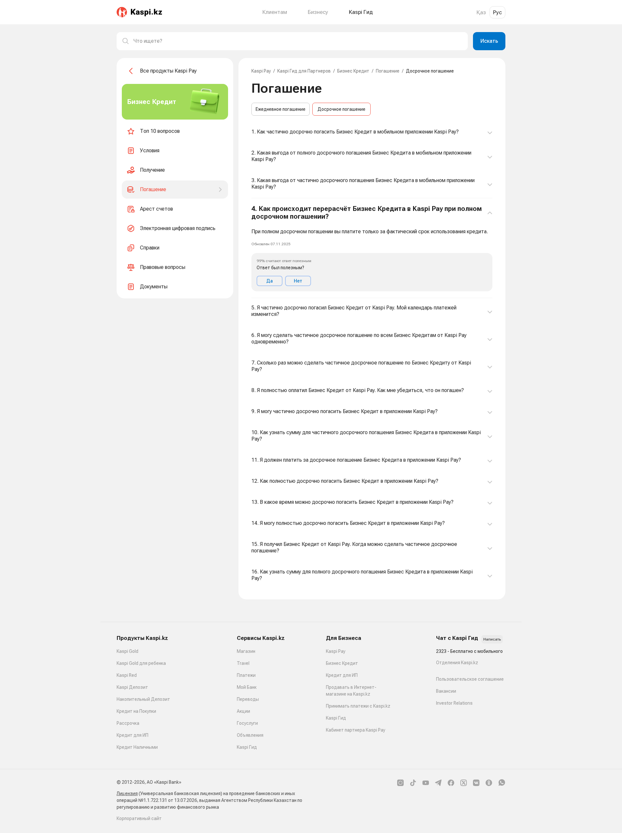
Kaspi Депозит (132, 687)
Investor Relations (454, 703)
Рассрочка (128, 723)
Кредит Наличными (137, 747)
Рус (497, 12)
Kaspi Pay (261, 71)
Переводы (248, 699)
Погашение (387, 71)
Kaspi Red (127, 675)
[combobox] (298, 41)
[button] (371, 248)
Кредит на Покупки (136, 711)
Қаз (481, 12)
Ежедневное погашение (280, 109)
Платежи (246, 675)
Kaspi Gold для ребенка (141, 663)
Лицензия (127, 793)
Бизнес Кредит (353, 71)
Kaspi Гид (247, 747)
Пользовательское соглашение (470, 679)
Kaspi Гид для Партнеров (304, 71)
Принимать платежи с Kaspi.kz (358, 706)
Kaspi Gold (127, 651)
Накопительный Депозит (143, 699)
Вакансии (446, 691)
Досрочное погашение (341, 109)
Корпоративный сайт (139, 818)
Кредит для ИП (132, 735)
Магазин (246, 651)
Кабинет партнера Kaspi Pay (355, 730)
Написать (492, 639)
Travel (243, 663)
